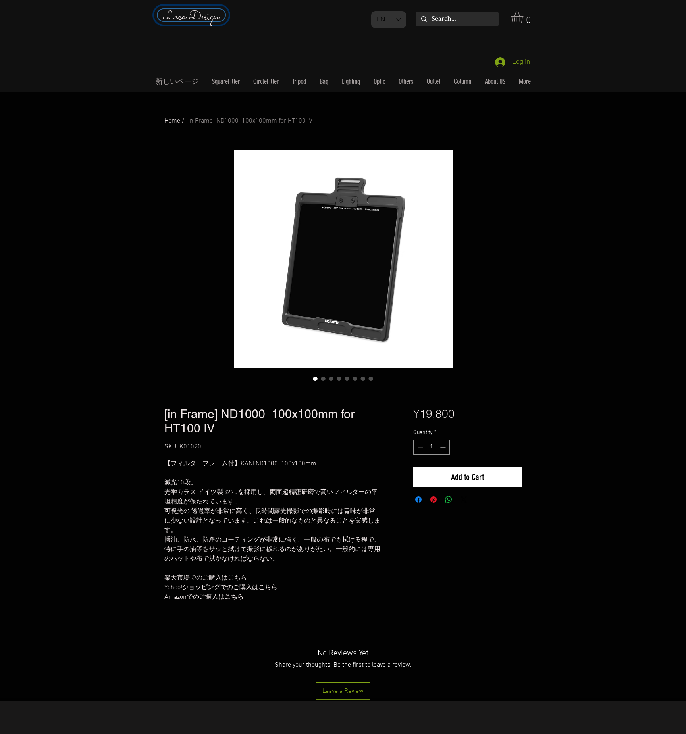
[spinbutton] (431, 447)
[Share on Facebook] (418, 499)
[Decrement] (419, 447)
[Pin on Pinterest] (433, 499)
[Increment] (444, 447)
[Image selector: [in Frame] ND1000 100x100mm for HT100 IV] (315, 378)
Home (172, 121)
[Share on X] (463, 499)
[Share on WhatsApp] (448, 499)
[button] (524, 17)
